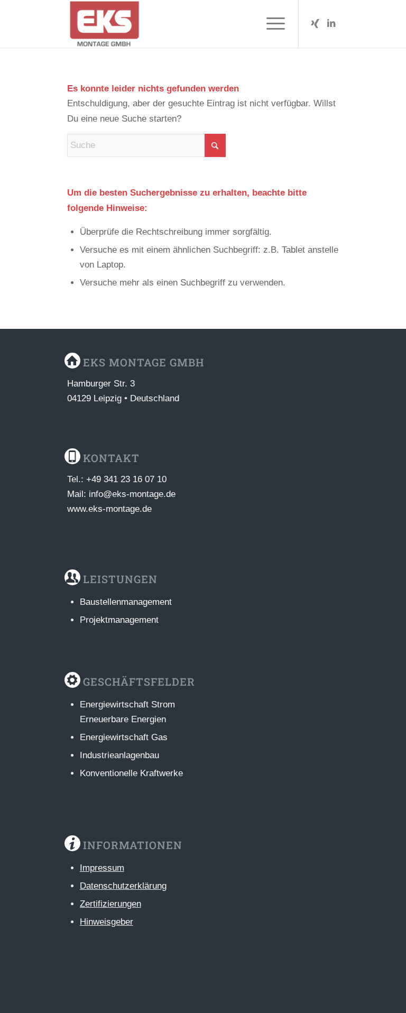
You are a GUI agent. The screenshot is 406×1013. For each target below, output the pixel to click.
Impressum (102, 868)
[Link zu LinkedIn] (331, 24)
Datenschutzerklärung (123, 886)
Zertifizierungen (110, 904)
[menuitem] (270, 24)
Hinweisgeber (106, 922)
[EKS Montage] (104, 24)
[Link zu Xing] (315, 24)
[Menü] (270, 24)
